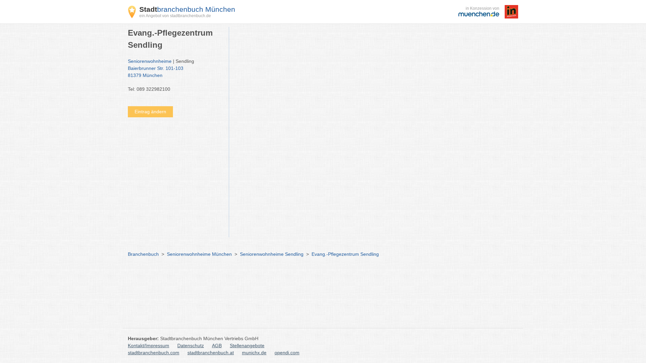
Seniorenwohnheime (150, 61)
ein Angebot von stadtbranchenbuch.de (175, 15)
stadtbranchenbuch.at (210, 352)
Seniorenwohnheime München (199, 254)
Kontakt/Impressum (148, 345)
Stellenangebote (247, 345)
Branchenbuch (143, 254)
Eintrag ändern (150, 111)
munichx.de (254, 352)
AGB (217, 345)
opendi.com (287, 352)
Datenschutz (190, 345)
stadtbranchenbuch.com (153, 352)
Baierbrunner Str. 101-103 (155, 72)
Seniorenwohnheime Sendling (271, 254)
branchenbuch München (187, 9)
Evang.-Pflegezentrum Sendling (345, 254)
